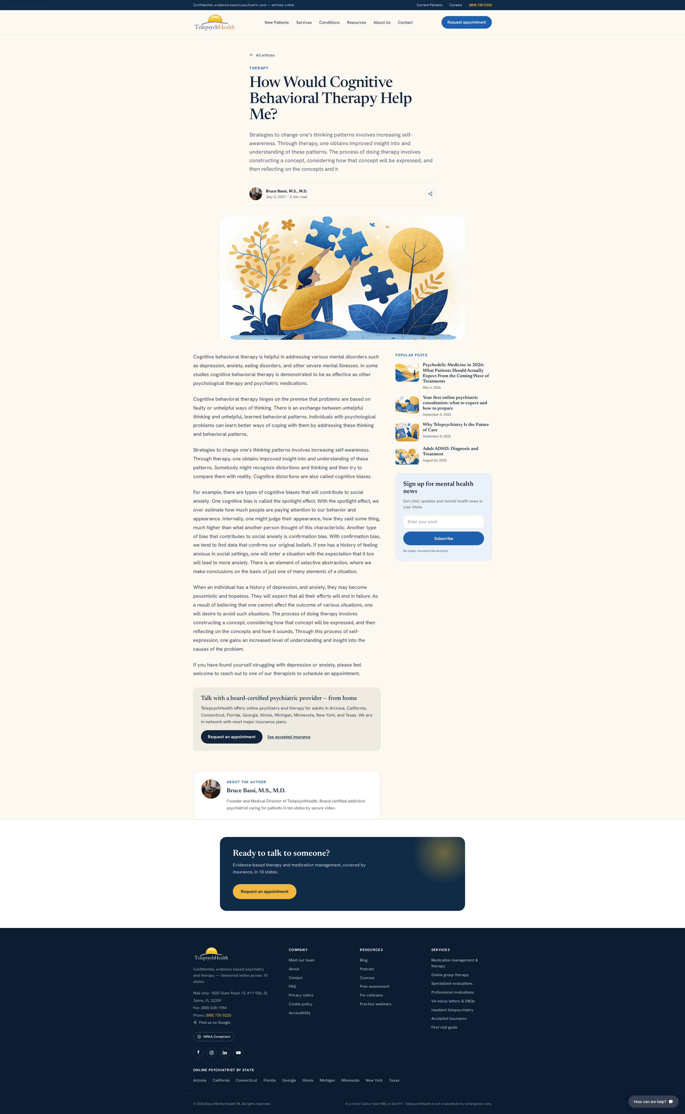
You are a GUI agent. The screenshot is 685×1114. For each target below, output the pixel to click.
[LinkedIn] (225, 1053)
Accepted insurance (449, 1018)
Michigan (327, 1080)
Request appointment (466, 22)
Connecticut (246, 1080)
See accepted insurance (288, 737)
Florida (270, 1080)
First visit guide (444, 1027)
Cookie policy (301, 1003)
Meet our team (301, 960)
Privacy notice (301, 995)
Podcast (367, 968)
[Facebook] (198, 1053)
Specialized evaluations (452, 983)
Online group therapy (450, 974)
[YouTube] (238, 1053)
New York (374, 1080)
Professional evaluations (452, 992)
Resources (356, 22)
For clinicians (371, 995)
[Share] (430, 193)
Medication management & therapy (454, 962)
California (221, 1080)
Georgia (289, 1080)
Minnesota (350, 1080)
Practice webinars (375, 1003)
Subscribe (443, 538)
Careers (456, 5)
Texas (394, 1080)
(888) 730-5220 (480, 5)
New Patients (277, 22)
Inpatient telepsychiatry (452, 1009)
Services (304, 22)
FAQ (292, 986)
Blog (363, 960)
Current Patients (430, 5)
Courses (367, 977)
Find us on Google (214, 1022)
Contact (405, 22)
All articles (265, 55)
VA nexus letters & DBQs (453, 1000)
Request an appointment (232, 737)
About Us (382, 22)
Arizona (199, 1080)
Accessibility (300, 1012)
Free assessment (374, 986)
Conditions (329, 22)
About (294, 968)
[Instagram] (212, 1053)
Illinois (307, 1080)
